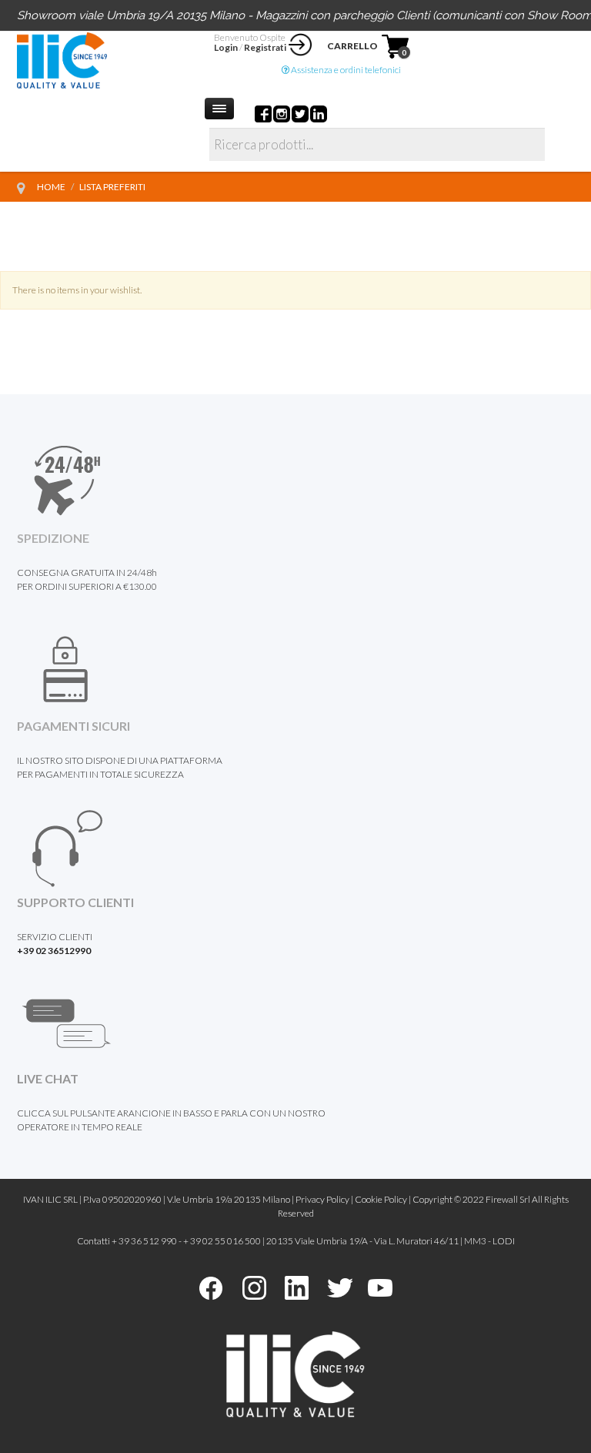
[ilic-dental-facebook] (210, 1286)
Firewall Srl (508, 1199)
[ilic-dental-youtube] (380, 1286)
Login (226, 47)
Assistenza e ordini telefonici (345, 69)
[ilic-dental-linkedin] (297, 1286)
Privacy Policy (322, 1199)
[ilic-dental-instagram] (254, 1286)
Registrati (265, 47)
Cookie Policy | (383, 1199)
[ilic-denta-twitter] (339, 1286)
